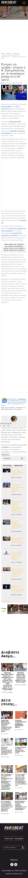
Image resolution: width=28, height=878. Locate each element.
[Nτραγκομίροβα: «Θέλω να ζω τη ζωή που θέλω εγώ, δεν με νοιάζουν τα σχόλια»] (6, 552)
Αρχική (3, 53)
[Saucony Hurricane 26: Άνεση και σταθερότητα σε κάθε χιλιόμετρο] (6, 539)
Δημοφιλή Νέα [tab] (18, 465)
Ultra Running (15, 53)
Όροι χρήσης (19, 838)
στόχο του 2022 (6, 106)
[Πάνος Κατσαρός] (1, 426)
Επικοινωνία (9, 838)
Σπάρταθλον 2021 (15, 121)
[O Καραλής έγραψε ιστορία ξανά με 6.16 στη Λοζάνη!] (6, 470)
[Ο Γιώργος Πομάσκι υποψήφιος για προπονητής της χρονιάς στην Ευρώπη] (6, 522)
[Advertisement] (14, 38)
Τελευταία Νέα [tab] (7, 465)
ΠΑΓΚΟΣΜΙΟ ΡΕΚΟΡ (7, 409)
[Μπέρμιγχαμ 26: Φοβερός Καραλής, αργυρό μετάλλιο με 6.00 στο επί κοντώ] (6, 586)
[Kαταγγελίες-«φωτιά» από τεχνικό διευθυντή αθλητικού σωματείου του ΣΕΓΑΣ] (6, 485)
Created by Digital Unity (14, 874)
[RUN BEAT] (9, 3)
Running (9, 53)
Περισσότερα (5, 454)
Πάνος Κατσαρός (7, 83)
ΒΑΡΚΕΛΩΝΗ (18, 409)
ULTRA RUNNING (9, 407)
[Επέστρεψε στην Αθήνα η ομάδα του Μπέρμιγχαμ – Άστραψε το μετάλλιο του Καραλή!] (6, 569)
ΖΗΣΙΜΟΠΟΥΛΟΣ (21, 407)
